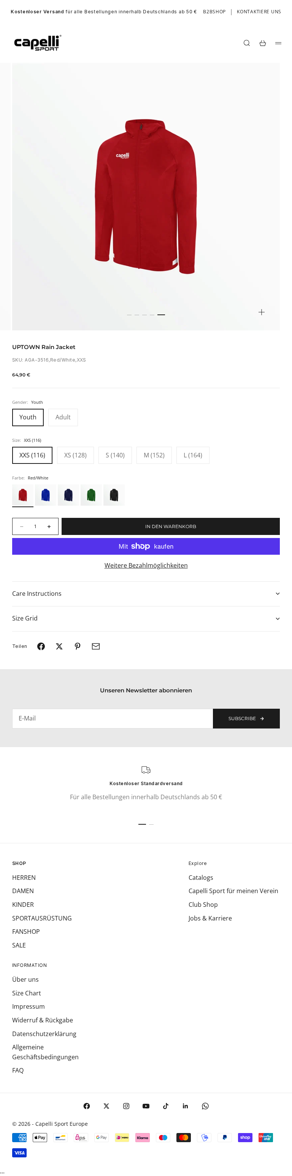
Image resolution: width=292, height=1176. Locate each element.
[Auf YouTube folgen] (146, 1106)
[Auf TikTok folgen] (166, 1106)
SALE (19, 945)
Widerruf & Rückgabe (42, 1020)
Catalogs (201, 877)
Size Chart (26, 993)
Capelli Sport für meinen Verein (233, 891)
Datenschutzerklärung (44, 1034)
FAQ (18, 1070)
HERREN (24, 877)
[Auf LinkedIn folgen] (185, 1106)
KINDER (23, 904)
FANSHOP (26, 931)
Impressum (28, 1006)
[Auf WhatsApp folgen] (205, 1106)
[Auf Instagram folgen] (126, 1106)
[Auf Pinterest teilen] (77, 646)
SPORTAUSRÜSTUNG (42, 918)
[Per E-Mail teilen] (95, 646)
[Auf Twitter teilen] (59, 646)
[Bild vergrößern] (261, 312)
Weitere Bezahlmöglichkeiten (146, 565)
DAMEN (23, 891)
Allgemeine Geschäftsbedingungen (45, 1052)
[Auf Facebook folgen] (86, 1106)
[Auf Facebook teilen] (41, 646)
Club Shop (203, 904)
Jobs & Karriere (210, 918)
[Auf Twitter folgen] (106, 1106)
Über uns (25, 979)
